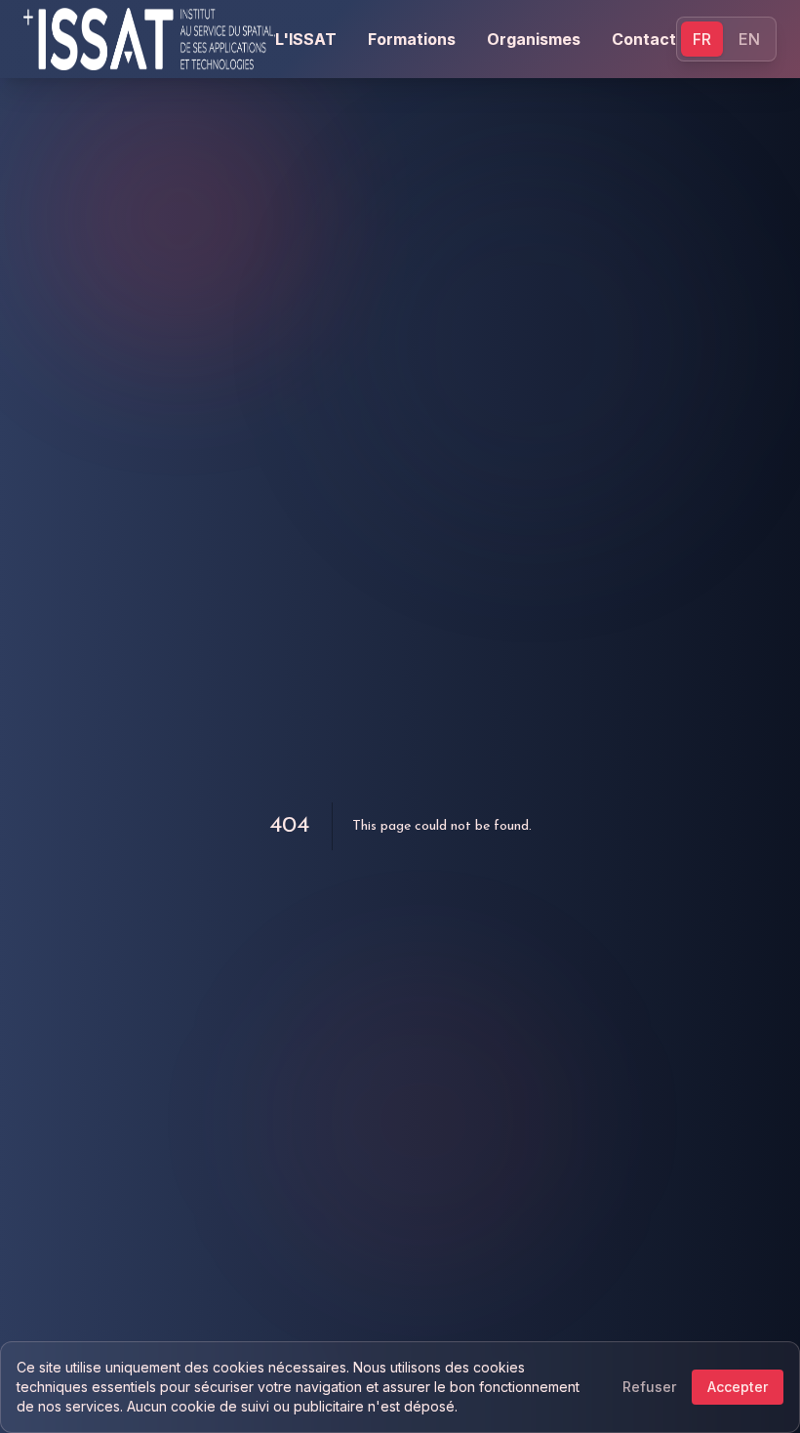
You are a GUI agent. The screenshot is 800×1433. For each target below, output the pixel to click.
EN (749, 39)
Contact (644, 39)
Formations (412, 39)
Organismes (533, 39)
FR (702, 39)
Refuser (649, 1386)
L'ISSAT (306, 39)
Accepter (737, 1386)
